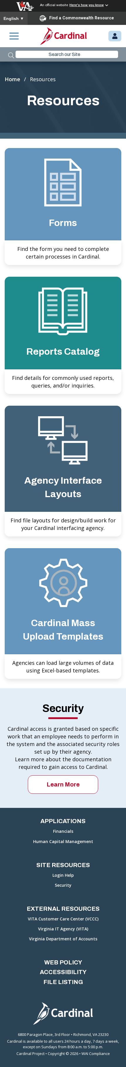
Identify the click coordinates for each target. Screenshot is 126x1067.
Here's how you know (86, 5)
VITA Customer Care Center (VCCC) (63, 919)
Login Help (63, 875)
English (14, 18)
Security (63, 885)
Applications (63, 821)
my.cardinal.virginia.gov (115, 36)
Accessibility (63, 972)
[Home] (63, 36)
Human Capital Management (63, 841)
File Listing (63, 982)
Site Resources (63, 865)
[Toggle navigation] (14, 36)
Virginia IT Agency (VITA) (63, 929)
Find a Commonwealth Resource (81, 18)
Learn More (63, 784)
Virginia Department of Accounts (63, 939)
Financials (63, 831)
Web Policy (63, 962)
